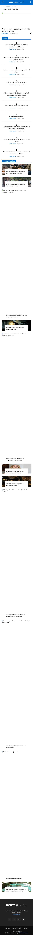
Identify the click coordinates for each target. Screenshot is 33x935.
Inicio (3, 6)
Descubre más (16, 914)
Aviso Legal (7, 928)
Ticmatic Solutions (23, 933)
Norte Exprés (5, 33)
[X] (18, 919)
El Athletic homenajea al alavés (13, 878)
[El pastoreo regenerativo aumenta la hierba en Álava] (16, 19)
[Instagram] (14, 919)
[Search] (30, 2)
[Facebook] (9, 919)
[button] (3, 2)
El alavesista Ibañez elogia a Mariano (16, 105)
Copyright (25, 928)
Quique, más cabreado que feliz (17, 82)
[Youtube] (23, 919)
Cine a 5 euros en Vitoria (16, 116)
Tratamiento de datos (17, 928)
